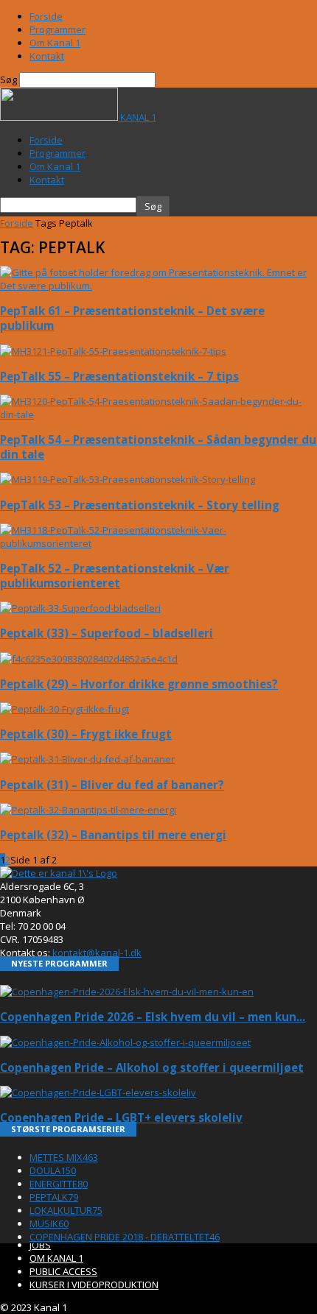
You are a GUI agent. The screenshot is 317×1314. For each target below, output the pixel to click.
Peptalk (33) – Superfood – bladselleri (106, 633)
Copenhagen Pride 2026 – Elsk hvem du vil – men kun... (152, 1016)
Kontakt (46, 56)
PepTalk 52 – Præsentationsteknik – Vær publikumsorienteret (114, 575)
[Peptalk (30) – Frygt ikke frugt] (64, 709)
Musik (49, 1223)
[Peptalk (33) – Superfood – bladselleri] (80, 608)
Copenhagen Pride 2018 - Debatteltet (124, 1236)
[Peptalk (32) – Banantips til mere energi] (88, 809)
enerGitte (58, 1183)
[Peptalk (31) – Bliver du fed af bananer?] (87, 759)
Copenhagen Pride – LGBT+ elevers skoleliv (121, 1117)
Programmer (57, 29)
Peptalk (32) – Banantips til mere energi (113, 834)
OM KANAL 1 (56, 1258)
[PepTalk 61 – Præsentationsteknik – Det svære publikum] (158, 285)
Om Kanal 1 (54, 42)
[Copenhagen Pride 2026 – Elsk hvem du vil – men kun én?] (127, 991)
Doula (52, 1170)
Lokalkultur (65, 1210)
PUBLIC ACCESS (63, 1271)
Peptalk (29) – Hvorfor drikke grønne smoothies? (139, 684)
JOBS (40, 1244)
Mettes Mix (63, 1157)
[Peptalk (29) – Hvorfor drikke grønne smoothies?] (89, 658)
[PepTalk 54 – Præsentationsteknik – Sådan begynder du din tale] (158, 414)
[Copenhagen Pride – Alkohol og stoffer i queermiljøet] (125, 1042)
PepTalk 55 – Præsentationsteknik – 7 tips (119, 376)
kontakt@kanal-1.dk (97, 952)
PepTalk (53, 1197)
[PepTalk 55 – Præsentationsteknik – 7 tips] (113, 351)
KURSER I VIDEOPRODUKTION (93, 1284)
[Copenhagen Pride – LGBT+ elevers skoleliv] (98, 1092)
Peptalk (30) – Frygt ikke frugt (86, 734)
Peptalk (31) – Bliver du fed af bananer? (112, 784)
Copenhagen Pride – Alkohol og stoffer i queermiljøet (152, 1067)
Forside (46, 16)
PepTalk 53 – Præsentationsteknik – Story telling (139, 505)
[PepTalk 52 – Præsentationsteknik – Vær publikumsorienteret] (158, 543)
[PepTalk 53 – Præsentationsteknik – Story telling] (127, 479)
